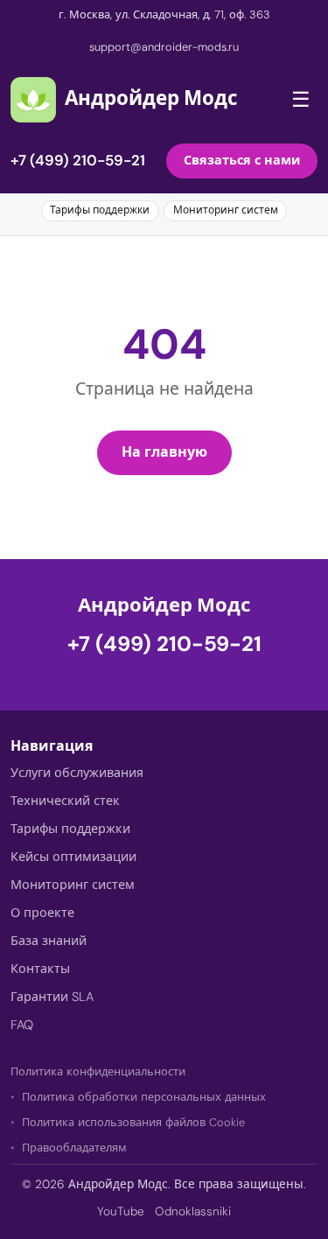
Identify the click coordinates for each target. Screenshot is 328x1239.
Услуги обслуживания (76, 772)
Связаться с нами (242, 160)
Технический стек (65, 800)
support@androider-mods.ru (164, 46)
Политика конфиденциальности (97, 1071)
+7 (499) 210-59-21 (77, 160)
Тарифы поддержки (100, 210)
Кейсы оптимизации (73, 856)
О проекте (42, 912)
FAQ (21, 1024)
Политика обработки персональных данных (144, 1096)
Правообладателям (74, 1147)
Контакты (40, 968)
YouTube (120, 1211)
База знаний (48, 940)
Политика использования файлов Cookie (133, 1122)
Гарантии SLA (52, 996)
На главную (164, 452)
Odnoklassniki (193, 1211)
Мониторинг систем (225, 210)
